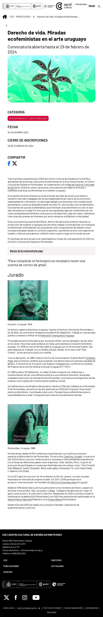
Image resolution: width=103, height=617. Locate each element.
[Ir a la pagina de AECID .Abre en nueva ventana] (36, 6)
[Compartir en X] (14, 163)
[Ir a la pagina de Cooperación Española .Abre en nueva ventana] (49, 6)
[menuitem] (25, 560)
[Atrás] (6, 26)
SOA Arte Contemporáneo (63, 482)
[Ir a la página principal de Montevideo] (71, 5)
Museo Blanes (55, 499)
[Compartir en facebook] (9, 163)
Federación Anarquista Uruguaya (57, 335)
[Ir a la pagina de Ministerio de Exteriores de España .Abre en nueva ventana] (16, 6)
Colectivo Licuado (73, 456)
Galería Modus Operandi (20, 499)
